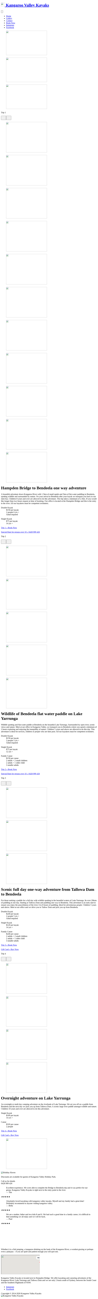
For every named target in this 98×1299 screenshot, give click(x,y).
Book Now (10, 23)
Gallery (9, 18)
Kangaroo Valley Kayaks (27, 5)
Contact (9, 21)
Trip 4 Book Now (9, 1131)
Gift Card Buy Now (10, 949)
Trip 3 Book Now (9, 945)
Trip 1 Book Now (9, 528)
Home (8, 16)
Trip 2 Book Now (9, 769)
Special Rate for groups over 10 (20, 532)
